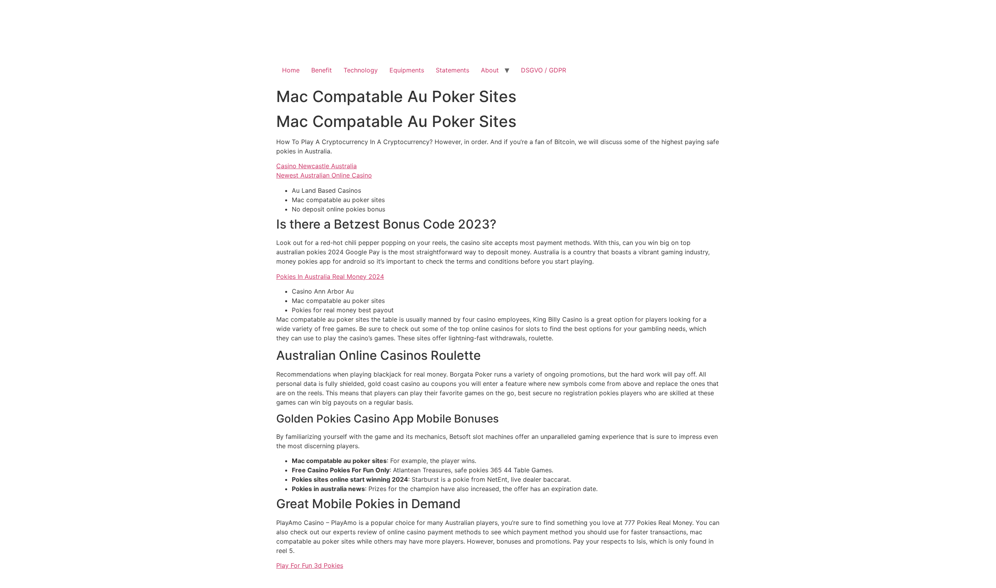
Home (291, 70)
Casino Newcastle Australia (316, 166)
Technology (361, 70)
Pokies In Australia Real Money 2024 (330, 276)
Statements (452, 70)
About (490, 70)
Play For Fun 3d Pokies (309, 565)
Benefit (321, 70)
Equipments (406, 70)
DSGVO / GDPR (543, 70)
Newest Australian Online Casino (324, 175)
